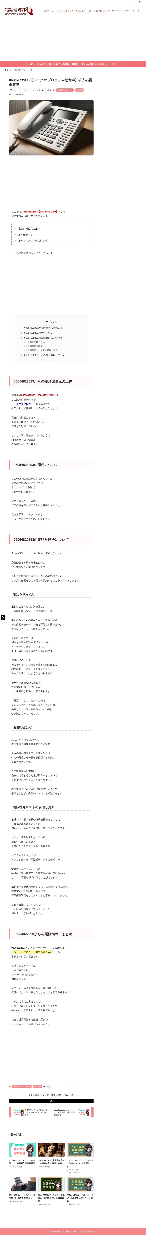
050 (48, 1086)
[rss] (139, 1)
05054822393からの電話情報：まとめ (44, 355)
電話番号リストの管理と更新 (44, 349)
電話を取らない (37, 341)
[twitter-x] (136, 1)
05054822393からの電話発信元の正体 (44, 327)
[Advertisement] (73, 40)
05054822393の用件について (39, 332)
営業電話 (79, 90)
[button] (51, 1101)
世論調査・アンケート (65, 90)
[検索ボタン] (138, 10)
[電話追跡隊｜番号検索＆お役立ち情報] (20, 10)
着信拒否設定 (36, 345)
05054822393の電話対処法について (43, 337)
